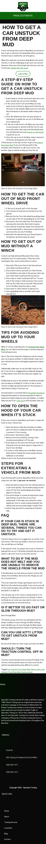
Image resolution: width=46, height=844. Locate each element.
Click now (20, 401)
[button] (23, 21)
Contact (7, 839)
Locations (8, 828)
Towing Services (10, 822)
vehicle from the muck (19, 68)
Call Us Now (23, 74)
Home (6, 811)
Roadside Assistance (37, 393)
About (6, 817)
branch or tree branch (35, 132)
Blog (6, 834)
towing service (27, 672)
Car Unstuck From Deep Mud (19, 669)
